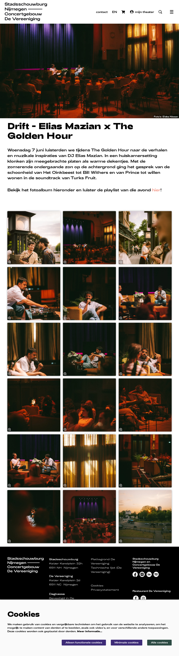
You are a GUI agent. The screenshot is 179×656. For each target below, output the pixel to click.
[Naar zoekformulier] (160, 12)
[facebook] (135, 574)
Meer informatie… (89, 631)
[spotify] (156, 574)
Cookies (97, 585)
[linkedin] (149, 574)
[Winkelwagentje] (124, 12)
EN (114, 11)
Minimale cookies (126, 642)
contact (102, 11)
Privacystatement (105, 589)
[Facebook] (136, 598)
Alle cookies (159, 642)
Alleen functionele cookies (83, 642)
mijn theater (144, 11)
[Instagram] (143, 598)
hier (156, 189)
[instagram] (142, 574)
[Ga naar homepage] (26, 12)
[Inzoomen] (9, 262)
